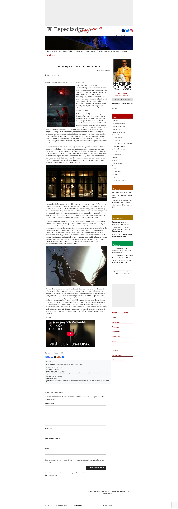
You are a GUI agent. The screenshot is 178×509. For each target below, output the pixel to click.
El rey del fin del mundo (119, 126)
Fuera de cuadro (117, 346)
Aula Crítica (56, 51)
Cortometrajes (117, 355)
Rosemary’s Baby (117, 163)
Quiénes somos (89, 51)
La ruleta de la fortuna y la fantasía (122, 143)
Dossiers (115, 350)
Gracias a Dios (116, 135)
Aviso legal (115, 51)
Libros (64, 51)
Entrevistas (116, 336)
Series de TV (116, 332)
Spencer (114, 169)
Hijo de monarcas (117, 138)
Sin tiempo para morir (118, 166)
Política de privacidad (75, 51)
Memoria (114, 160)
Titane (114, 177)
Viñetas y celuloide (118, 360)
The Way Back (116, 174)
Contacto (123, 51)
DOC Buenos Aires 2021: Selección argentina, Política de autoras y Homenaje (121, 250)
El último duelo (116, 129)
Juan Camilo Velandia (103, 71)
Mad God (114, 157)
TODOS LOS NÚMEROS (120, 313)
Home (49, 51)
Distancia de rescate (118, 123)
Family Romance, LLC (118, 132)
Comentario (50, 403)
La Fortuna (115, 210)
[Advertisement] (89, 13)
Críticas (114, 318)
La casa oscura (116, 140)
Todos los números (103, 51)
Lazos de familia (117, 152)
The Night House (117, 171)
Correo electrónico (53, 438)
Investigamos (116, 322)
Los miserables (116, 154)
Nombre (48, 429)
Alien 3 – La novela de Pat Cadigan (122, 192)
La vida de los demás (118, 149)
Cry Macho (115, 121)
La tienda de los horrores (119, 146)
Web (47, 448)
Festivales (115, 327)
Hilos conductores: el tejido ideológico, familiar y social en (121, 229)
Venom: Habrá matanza (119, 180)
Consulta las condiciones (122, 99)
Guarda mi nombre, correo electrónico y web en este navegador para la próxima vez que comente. (74, 461)
